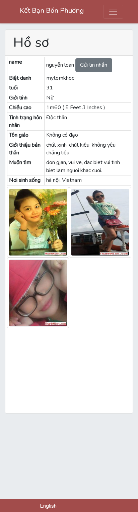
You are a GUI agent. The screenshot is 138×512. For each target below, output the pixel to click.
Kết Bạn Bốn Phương (52, 10)
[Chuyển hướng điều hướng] (113, 11)
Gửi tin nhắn (93, 65)
